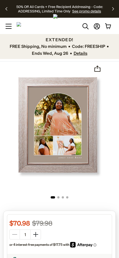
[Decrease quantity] (15, 234)
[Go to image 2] (58, 197)
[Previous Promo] (8, 9)
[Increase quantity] (36, 234)
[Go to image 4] (67, 197)
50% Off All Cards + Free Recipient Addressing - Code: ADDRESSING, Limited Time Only (59, 9)
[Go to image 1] (53, 197)
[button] (97, 26)
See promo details (86, 11)
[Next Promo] (113, 9)
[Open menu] (9, 26)
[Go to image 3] (63, 197)
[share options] (97, 69)
